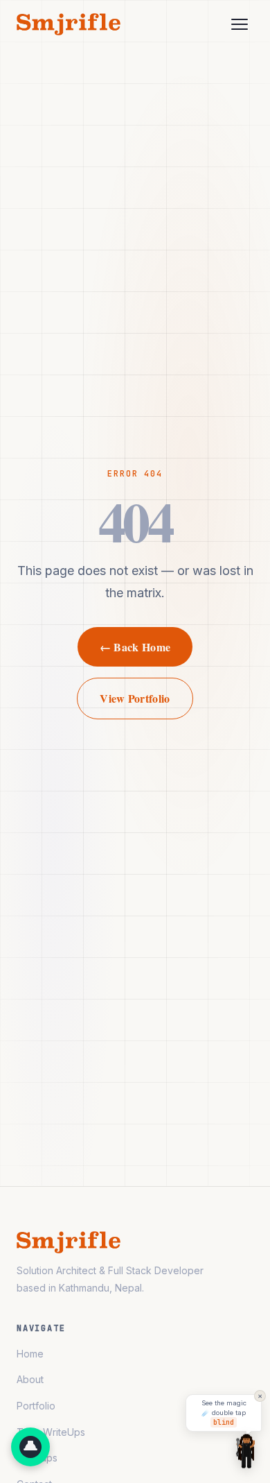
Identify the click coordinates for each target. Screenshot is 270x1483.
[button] (30, 1447)
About (30, 1379)
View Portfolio (135, 698)
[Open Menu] (239, 24)
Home (30, 1354)
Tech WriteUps (51, 1432)
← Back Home (135, 647)
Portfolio (36, 1406)
